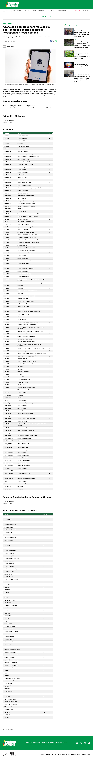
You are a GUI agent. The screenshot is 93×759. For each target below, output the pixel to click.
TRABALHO (11, 732)
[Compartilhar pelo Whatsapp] (56, 41)
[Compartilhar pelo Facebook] (51, 41)
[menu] (4, 4)
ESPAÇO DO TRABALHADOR (20, 732)
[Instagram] (87, 10)
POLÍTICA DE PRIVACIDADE (73, 754)
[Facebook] (83, 10)
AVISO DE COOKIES (85, 754)
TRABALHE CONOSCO (50, 754)
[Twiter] (85, 10)
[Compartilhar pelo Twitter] (53, 41)
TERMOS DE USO (61, 754)
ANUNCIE (42, 754)
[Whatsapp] (89, 10)
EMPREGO (5, 732)
